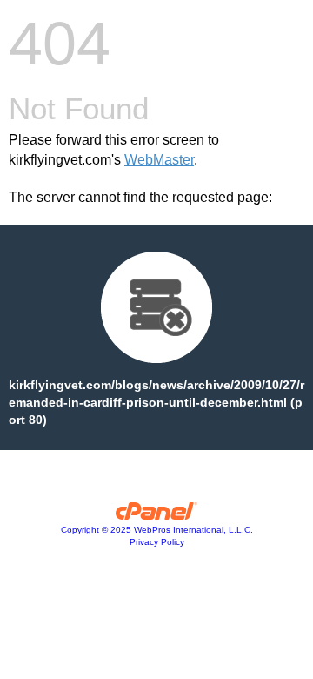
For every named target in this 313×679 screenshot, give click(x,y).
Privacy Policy (157, 542)
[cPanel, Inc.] (157, 515)
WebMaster (159, 159)
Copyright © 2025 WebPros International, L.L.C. (157, 529)
